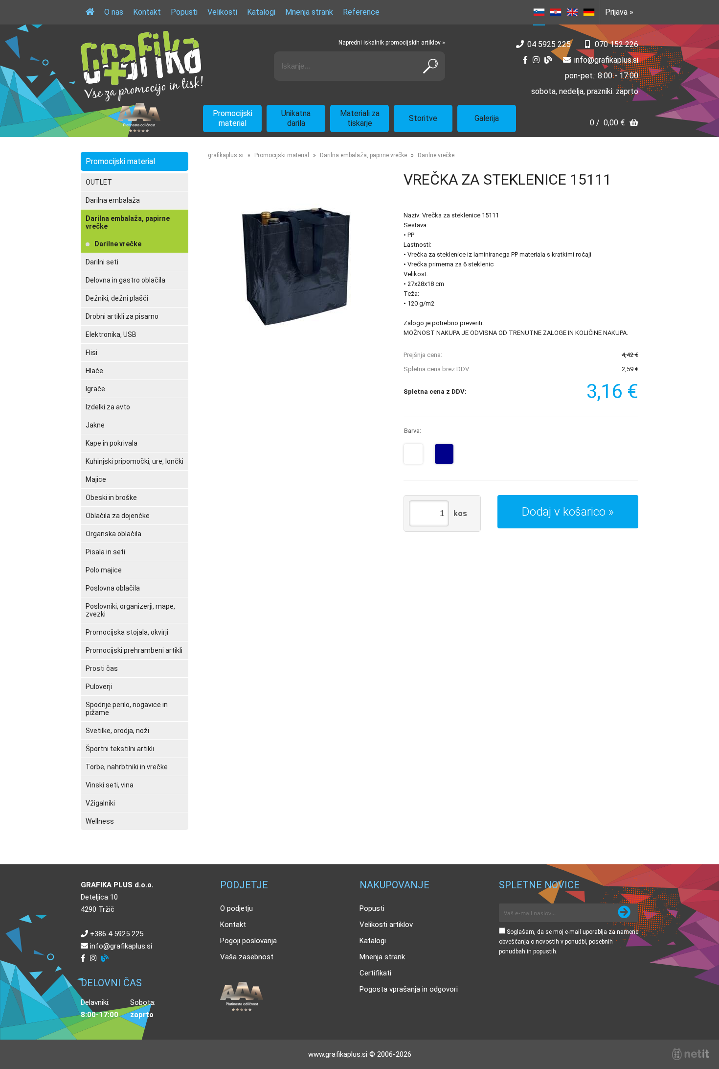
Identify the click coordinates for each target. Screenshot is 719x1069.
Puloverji (99, 686)
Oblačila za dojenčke (118, 516)
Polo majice (104, 570)
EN (572, 12)
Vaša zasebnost (246, 956)
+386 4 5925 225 (116, 933)
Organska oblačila (113, 534)
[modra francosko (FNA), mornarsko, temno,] (444, 454)
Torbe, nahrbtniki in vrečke (127, 767)
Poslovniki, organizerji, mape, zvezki (130, 610)
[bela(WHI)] (413, 454)
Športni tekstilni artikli (120, 749)
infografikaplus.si (606, 60)
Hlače (94, 371)
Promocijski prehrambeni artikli (134, 650)
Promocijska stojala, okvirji (127, 632)
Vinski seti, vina (110, 785)
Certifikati (375, 973)
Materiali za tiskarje (360, 118)
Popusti (184, 12)
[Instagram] (536, 60)
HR (556, 12)
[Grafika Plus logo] (142, 66)
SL (539, 12)
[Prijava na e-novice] (624, 912)
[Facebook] (525, 60)
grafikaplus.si (226, 155)
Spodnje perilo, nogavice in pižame (127, 708)
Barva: (412, 430)
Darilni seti (102, 262)
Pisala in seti (105, 552)
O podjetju (236, 908)
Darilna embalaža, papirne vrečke (128, 222)
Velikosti (222, 12)
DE (589, 12)
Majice (96, 479)
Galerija (486, 118)
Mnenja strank (309, 12)
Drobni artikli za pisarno (122, 316)
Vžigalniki (100, 803)
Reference (361, 12)
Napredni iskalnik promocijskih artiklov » (391, 42)
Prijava (619, 12)
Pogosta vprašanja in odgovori (409, 989)
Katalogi (261, 12)
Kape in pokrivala (111, 443)
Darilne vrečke (117, 244)
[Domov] (90, 12)
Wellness (100, 821)
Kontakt (147, 12)
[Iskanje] (430, 66)
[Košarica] (614, 123)
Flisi (91, 352)
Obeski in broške (111, 497)
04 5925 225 (549, 44)
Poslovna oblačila (113, 588)
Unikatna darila (296, 118)
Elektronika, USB (111, 334)
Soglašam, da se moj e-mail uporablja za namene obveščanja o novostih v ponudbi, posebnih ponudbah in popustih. (568, 941)
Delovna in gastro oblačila (125, 280)
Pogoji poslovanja (248, 940)
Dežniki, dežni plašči (117, 298)
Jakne (95, 425)
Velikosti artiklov (386, 924)
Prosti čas (102, 668)
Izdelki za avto (108, 407)
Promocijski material (232, 118)
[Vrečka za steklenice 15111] (296, 266)
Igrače (95, 389)
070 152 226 (616, 44)
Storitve (423, 118)
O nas (113, 12)
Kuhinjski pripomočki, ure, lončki (134, 461)
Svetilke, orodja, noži (117, 731)
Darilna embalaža (113, 200)
